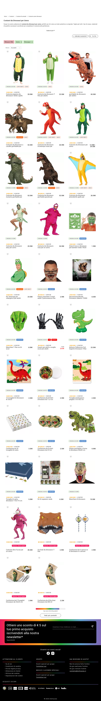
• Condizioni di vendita (13, 666)
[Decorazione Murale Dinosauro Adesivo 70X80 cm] (70, 254)
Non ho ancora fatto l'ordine (80, 664)
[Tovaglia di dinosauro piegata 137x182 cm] (70, 355)
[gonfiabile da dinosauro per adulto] (70, 52)
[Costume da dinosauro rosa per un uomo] (39, 204)
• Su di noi (8, 664)
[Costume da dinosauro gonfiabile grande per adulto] (39, 153)
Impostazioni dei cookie (14, 676)
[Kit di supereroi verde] (39, 457)
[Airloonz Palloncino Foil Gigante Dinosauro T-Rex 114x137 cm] (70, 305)
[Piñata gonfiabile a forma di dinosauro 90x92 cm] (70, 406)
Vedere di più (50, 30)
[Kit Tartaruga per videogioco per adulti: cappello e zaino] (7, 254)
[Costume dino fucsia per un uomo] (7, 507)
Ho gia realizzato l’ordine (79, 666)
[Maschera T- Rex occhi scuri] (7, 305)
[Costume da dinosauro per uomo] (70, 102)
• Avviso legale (10, 669)
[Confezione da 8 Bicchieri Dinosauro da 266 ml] (39, 558)
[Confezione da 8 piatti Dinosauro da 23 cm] (39, 406)
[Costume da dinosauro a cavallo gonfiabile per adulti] (7, 102)
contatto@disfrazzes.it (78, 671)
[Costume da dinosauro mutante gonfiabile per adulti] (7, 153)
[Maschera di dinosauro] (70, 457)
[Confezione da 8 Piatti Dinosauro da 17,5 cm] (39, 355)
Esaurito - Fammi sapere (19, 545)
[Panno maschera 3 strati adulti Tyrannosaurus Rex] (39, 254)
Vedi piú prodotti (50, 615)
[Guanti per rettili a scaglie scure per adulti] (39, 305)
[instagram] (53, 653)
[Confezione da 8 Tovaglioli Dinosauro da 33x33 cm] (7, 558)
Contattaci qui (41, 666)
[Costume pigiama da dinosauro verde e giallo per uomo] (7, 52)
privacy (18, 669)
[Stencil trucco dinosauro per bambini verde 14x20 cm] (70, 204)
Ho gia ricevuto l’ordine (78, 669)
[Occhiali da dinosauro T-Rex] (39, 507)
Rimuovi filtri (9, 42)
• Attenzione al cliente (12, 671)
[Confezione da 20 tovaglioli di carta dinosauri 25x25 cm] (7, 406)
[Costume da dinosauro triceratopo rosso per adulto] (39, 102)
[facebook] (48, 653)
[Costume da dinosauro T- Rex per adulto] (39, 52)
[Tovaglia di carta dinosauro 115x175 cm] (7, 457)
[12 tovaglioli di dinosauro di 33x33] (7, 355)
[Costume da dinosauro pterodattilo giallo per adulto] (70, 153)
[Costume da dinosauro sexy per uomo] (7, 204)
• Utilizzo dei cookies (12, 673)
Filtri (94, 36)
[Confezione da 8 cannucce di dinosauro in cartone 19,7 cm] (70, 507)
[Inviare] (92, 626)
